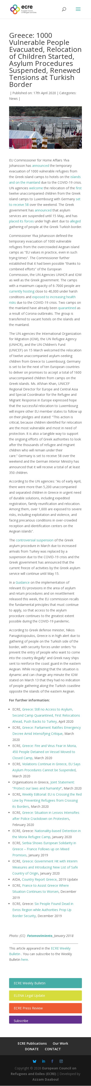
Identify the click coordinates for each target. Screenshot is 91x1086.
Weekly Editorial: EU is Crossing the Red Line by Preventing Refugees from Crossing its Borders (47, 800)
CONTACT (53, 1049)
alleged (75, 221)
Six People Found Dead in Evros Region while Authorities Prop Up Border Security (42, 909)
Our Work (60, 1043)
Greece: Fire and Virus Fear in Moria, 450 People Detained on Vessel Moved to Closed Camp (44, 751)
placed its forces (21, 221)
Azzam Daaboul (45, 1079)
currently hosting (21, 291)
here (24, 959)
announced (40, 165)
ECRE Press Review (28, 1008)
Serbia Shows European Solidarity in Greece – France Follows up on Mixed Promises (44, 849)
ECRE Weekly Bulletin (30, 983)
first (79, 188)
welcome (36, 188)
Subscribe (21, 1020)
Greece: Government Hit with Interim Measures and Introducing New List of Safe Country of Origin (45, 867)
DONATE (32, 1049)
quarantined (67, 308)
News (13, 98)
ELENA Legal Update (29, 995)
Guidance (23, 582)
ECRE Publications (32, 1043)
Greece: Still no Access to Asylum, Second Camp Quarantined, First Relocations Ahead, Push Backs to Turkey (46, 715)
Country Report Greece (39, 879)
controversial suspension (34, 540)
